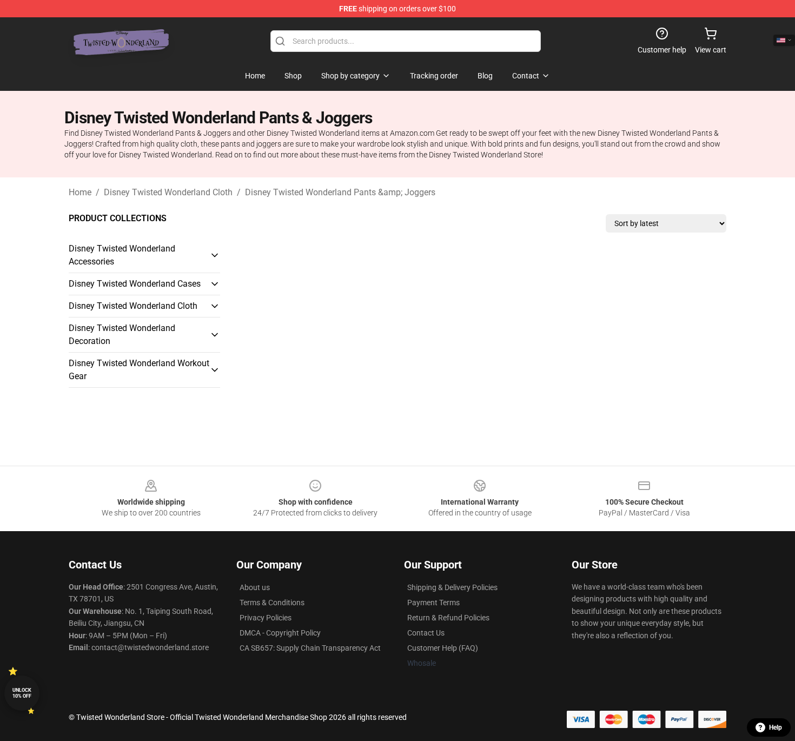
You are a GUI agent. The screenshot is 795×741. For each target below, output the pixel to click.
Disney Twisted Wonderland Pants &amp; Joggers (340, 192)
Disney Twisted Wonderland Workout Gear (139, 369)
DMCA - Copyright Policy (280, 632)
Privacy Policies (266, 617)
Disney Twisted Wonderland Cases (135, 284)
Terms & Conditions (272, 602)
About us (255, 587)
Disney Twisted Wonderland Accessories (122, 255)
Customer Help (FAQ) (442, 648)
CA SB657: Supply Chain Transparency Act (310, 648)
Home (80, 192)
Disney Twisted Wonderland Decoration (122, 334)
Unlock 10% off (21, 693)
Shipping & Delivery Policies (452, 587)
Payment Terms (433, 602)
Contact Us (426, 632)
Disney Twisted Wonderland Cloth (168, 192)
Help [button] (775, 727)
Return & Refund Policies (448, 617)
